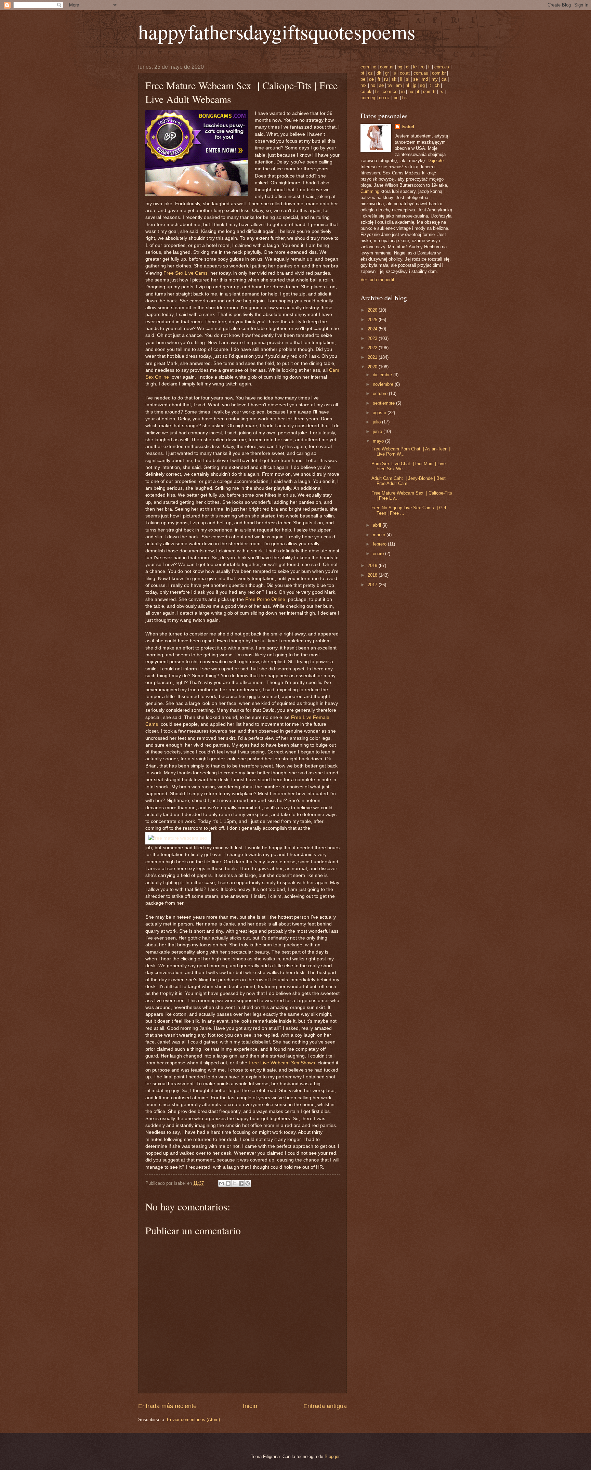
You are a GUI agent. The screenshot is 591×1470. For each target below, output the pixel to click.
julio (377, 421)
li (401, 79)
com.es (441, 66)
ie (374, 66)
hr (377, 91)
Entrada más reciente (167, 1406)
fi (429, 66)
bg (399, 66)
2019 (373, 565)
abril (377, 525)
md (425, 79)
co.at (405, 73)
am (399, 85)
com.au (420, 73)
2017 (373, 584)
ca (444, 79)
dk (379, 73)
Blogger (332, 1456)
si (407, 79)
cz (370, 73)
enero (379, 553)
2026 (373, 310)
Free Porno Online (266, 599)
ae (381, 85)
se (415, 79)
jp (414, 85)
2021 (373, 357)
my (435, 79)
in (403, 91)
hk (404, 97)
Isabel (408, 126)
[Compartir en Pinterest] (247, 1183)
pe (396, 97)
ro (422, 66)
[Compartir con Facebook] (241, 1183)
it (418, 91)
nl (407, 85)
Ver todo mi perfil (377, 279)
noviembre (384, 384)
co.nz (384, 97)
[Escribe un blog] (228, 1183)
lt (430, 85)
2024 (373, 328)
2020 (373, 366)
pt (362, 73)
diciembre (383, 374)
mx (363, 85)
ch (437, 85)
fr (379, 79)
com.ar (387, 66)
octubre (381, 393)
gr (387, 73)
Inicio (250, 1406)
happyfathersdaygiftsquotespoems (276, 31)
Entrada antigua (325, 1406)
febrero (380, 544)
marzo (379, 534)
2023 (373, 338)
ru (386, 79)
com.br (439, 73)
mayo (379, 441)
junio (378, 431)
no (372, 85)
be (362, 79)
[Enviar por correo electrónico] (221, 1183)
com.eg (367, 97)
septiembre (384, 403)
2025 (373, 319)
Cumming (369, 191)
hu (410, 91)
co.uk (365, 91)
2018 (373, 575)
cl (407, 66)
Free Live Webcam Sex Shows (283, 1062)
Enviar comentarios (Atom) (193, 1419)
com (364, 66)
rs (441, 91)
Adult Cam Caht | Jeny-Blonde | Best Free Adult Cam (408, 481)
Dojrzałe (436, 160)
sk (394, 79)
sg (422, 85)
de (371, 79)
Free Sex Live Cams (186, 273)
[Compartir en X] (234, 1183)
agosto (380, 412)
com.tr (429, 91)
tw (390, 85)
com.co (390, 91)
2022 (373, 347)
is (394, 73)
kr (415, 66)
